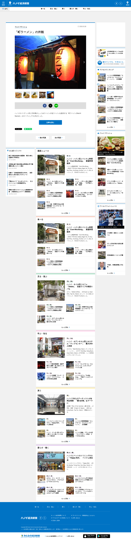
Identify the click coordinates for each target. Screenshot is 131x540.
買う (63, 9)
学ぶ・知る (86, 9)
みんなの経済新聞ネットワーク (30, 536)
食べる (43, 9)
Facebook (116, 3)
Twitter (120, 3)
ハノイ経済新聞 (18, 3)
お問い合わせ (76, 518)
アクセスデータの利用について (61, 518)
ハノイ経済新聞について (59, 515)
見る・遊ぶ (53, 9)
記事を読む (50, 122)
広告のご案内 (56, 520)
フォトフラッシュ (21, 27)
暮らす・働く (74, 9)
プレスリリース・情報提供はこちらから (83, 515)
